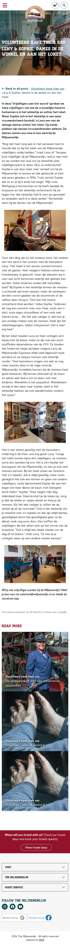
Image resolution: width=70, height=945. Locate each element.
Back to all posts (17, 88)
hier (16, 598)
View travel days (36, 847)
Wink (41, 939)
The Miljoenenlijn (16, 877)
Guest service (14, 887)
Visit (8, 867)
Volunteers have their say (47, 88)
